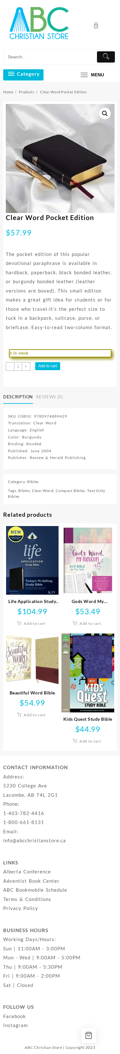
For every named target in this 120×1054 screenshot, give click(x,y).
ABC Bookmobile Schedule (35, 890)
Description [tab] (18, 396)
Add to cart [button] (35, 623)
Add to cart (47, 366)
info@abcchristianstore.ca (34, 840)
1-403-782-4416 (23, 813)
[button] (105, 113)
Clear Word (43, 490)
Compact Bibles (70, 490)
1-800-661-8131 (23, 822)
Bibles (33, 481)
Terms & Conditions (27, 899)
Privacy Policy (20, 908)
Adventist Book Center (31, 881)
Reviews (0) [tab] (49, 396)
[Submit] (106, 57)
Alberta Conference (27, 871)
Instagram (15, 1025)
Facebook (14, 1016)
